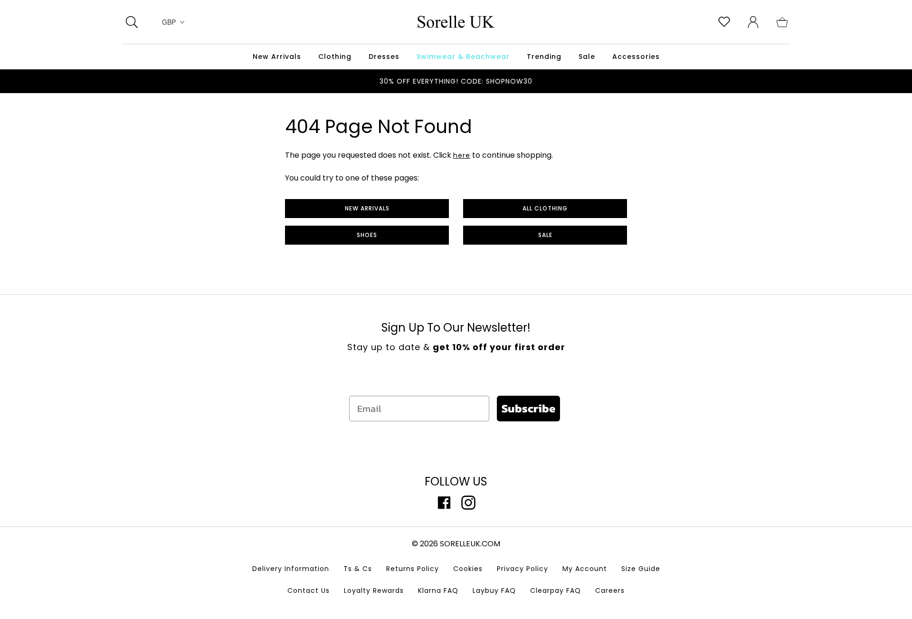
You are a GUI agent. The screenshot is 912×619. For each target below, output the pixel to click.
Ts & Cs (357, 568)
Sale (545, 235)
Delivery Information (290, 568)
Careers (610, 590)
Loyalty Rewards (374, 590)
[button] (782, 21)
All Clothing (545, 208)
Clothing (335, 56)
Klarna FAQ (438, 590)
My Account (584, 568)
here (461, 155)
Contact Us (308, 590)
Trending (544, 56)
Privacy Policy (522, 568)
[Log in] (753, 21)
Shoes (367, 235)
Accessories (636, 56)
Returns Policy (412, 568)
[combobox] (172, 22)
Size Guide (640, 568)
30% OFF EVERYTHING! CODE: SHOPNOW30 (456, 81)
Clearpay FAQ (555, 590)
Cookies (468, 568)
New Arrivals (367, 208)
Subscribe (528, 408)
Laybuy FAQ (494, 590)
